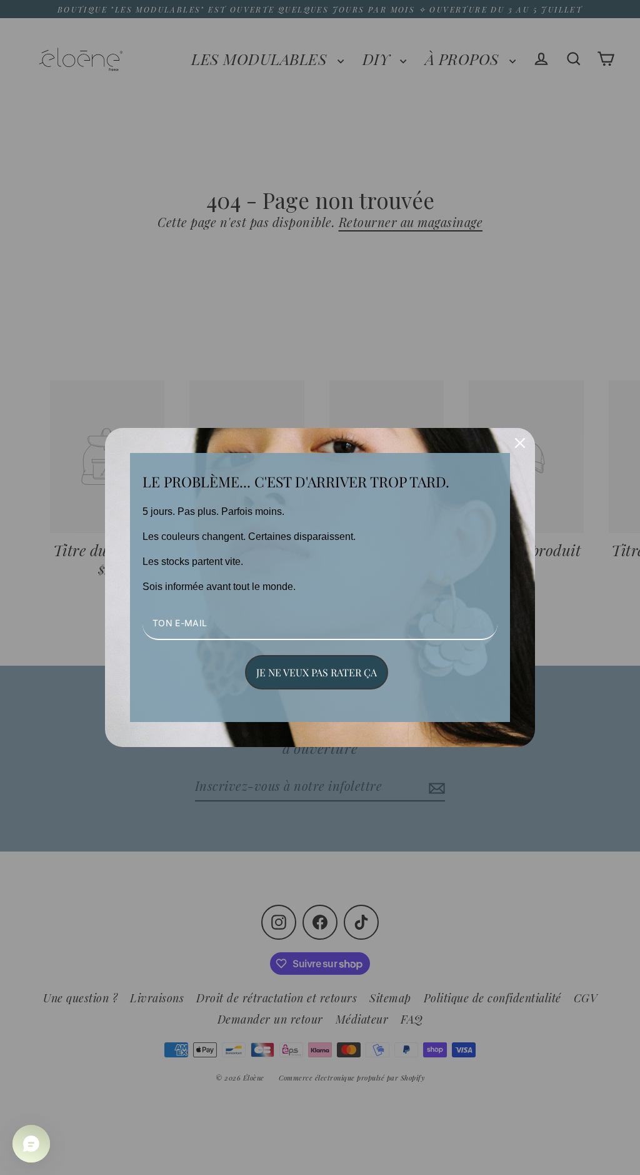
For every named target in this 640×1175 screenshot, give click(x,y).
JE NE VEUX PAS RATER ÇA (316, 672)
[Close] (520, 443)
